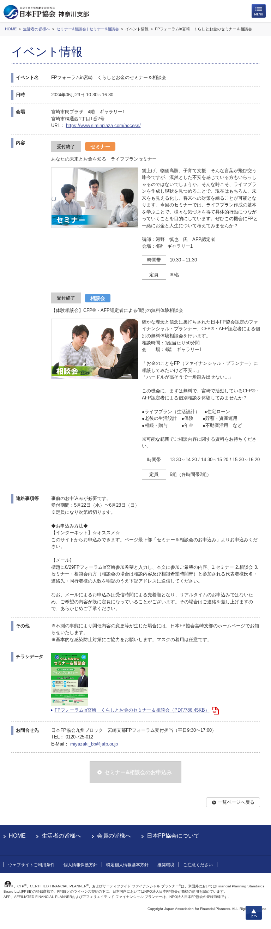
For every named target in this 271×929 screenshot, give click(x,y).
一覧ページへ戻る (236, 802)
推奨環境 (165, 864)
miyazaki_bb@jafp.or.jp (94, 744)
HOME (17, 836)
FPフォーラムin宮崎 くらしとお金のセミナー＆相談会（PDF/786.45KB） (132, 710)
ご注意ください (198, 864)
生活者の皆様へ (61, 836)
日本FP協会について (173, 836)
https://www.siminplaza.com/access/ (103, 125)
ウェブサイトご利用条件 (31, 864)
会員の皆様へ (114, 836)
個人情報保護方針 (80, 864)
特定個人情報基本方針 (127, 864)
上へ (253, 912)
